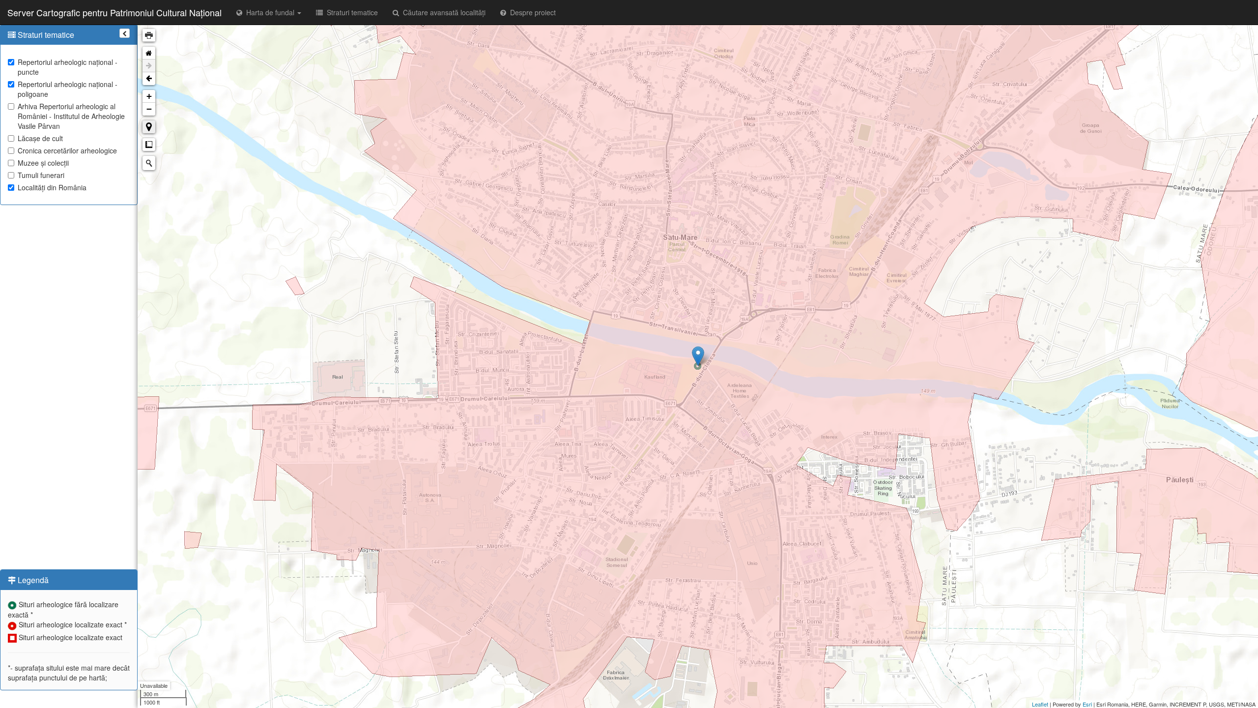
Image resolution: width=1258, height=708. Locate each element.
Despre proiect (531, 12)
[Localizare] (149, 126)
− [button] (149, 109)
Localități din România (52, 187)
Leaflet (1040, 704)
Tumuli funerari (41, 175)
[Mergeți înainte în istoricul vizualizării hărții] (149, 65)
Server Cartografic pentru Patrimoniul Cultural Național (114, 12)
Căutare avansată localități (442, 12)
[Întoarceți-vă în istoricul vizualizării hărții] (149, 78)
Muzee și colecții (43, 163)
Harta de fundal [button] (269, 12)
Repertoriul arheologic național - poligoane (67, 89)
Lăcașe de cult (40, 138)
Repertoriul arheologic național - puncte (67, 67)
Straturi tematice (350, 12)
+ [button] (149, 96)
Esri (1087, 704)
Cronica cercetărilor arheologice (67, 150)
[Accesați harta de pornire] (149, 53)
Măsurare (149, 144)
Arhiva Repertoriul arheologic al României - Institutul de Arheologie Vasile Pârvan (71, 116)
